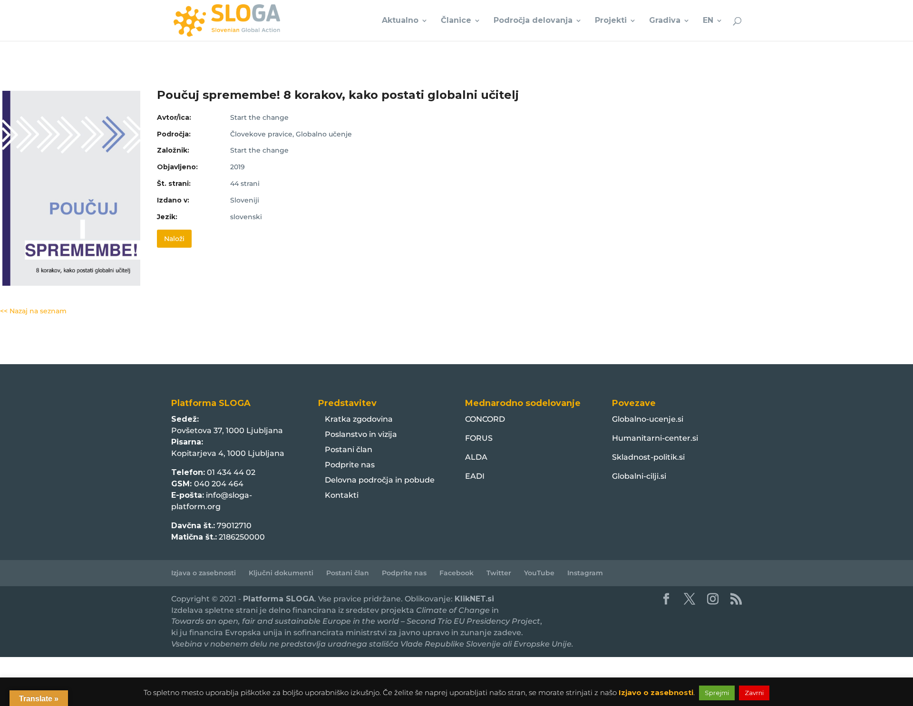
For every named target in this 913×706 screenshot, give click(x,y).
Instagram (585, 573)
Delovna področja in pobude (380, 479)
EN (708, 21)
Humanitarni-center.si (655, 438)
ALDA (476, 457)
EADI (475, 476)
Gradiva (664, 21)
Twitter (498, 573)
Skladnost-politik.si (648, 457)
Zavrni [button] (754, 692)
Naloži (174, 238)
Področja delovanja (533, 21)
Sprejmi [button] (717, 692)
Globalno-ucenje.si (647, 419)
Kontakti (342, 495)
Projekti (611, 21)
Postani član (348, 449)
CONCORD (485, 419)
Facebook (456, 573)
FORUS (479, 438)
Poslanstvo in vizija (361, 434)
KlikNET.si (474, 598)
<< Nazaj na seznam (33, 311)
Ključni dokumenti (281, 573)
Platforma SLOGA (278, 598)
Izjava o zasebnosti (203, 573)
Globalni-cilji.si (639, 476)
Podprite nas (350, 464)
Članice (456, 21)
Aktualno (400, 21)
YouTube (539, 573)
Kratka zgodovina (359, 419)
